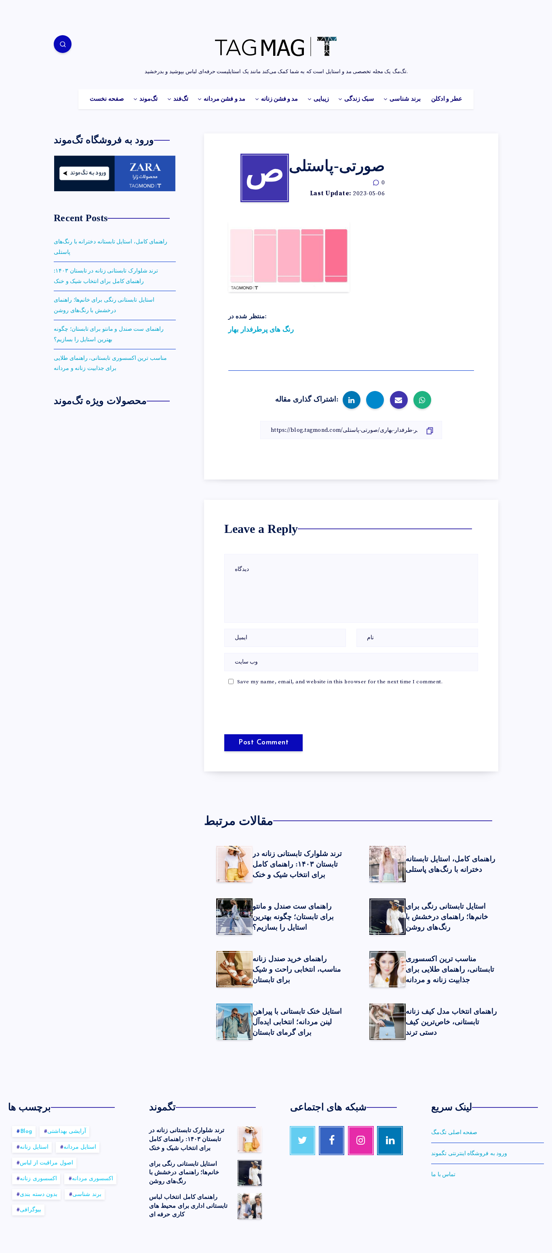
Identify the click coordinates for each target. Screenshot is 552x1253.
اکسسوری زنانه (38, 1179)
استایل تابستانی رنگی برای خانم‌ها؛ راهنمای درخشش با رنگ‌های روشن (447, 916)
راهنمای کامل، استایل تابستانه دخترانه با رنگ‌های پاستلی (450, 864)
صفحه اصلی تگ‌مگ (454, 1132)
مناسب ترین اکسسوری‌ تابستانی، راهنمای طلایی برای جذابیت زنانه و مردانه (450, 969)
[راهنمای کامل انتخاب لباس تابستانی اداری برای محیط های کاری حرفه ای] (250, 1206)
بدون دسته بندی (38, 1195)
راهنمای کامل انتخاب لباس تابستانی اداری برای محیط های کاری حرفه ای (188, 1206)
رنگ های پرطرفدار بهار (261, 329)
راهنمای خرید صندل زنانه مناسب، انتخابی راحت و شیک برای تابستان (297, 969)
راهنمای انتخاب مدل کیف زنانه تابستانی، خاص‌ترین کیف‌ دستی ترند (451, 1021)
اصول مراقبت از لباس (46, 1163)
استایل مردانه (80, 1147)
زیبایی (321, 99)
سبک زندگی (359, 99)
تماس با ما (443, 1174)
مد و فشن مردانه (224, 99)
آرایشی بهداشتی (66, 1131)
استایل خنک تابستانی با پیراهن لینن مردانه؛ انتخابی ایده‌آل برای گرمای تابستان (297, 1021)
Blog (26, 1131)
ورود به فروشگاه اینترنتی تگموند (469, 1153)
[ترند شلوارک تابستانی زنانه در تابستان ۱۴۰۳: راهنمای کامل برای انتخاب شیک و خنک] (250, 1139)
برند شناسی (405, 99)
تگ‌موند (148, 99)
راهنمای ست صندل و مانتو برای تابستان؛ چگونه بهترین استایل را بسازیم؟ (293, 916)
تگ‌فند (180, 99)
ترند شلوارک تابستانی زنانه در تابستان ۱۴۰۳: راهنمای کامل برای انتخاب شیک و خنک (297, 864)
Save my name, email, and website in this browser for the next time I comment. (340, 681)
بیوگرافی (30, 1210)
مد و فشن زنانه (279, 99)
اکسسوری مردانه (93, 1179)
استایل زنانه (34, 1147)
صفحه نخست (107, 99)
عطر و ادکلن (446, 99)
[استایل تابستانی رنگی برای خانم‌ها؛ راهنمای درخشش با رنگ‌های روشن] (250, 1173)
